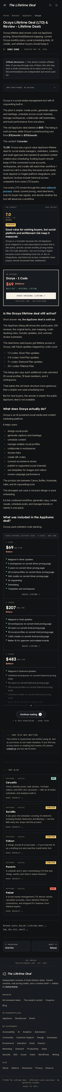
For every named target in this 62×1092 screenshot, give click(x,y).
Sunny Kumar (13, 49)
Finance (41, 1043)
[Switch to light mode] (56, 5)
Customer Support (25, 1037)
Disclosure (27, 1068)
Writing (55, 1054)
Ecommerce (8, 1043)
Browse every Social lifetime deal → (24, 925)
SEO (15, 1054)
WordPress (43, 1054)
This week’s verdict (33, 1000)
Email (32, 1043)
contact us (11, 749)
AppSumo (7, 1018)
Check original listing (31, 296)
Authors (15, 1068)
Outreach (19, 1049)
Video (32, 1054)
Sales (44, 1049)
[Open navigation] (5, 5)
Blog (5, 1005)
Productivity (32, 1049)
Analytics (27, 1032)
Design (40, 1037)
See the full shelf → (15, 929)
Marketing (7, 1049)
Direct (32, 1018)
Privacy (38, 1068)
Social (23, 1054)
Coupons (50, 1000)
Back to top (30, 1086)
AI (19, 1032)
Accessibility (9, 1032)
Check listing (31, 594)
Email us (49, 1068)
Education (21, 1043)
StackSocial (20, 1018)
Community (8, 1037)
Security (6, 1054)
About (5, 1068)
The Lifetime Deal (22, 5)
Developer (52, 1037)
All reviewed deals (12, 1000)
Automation (40, 1032)
